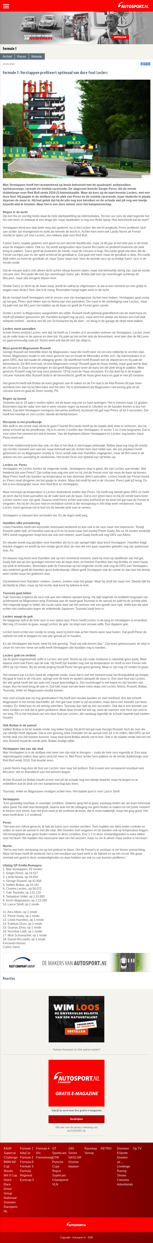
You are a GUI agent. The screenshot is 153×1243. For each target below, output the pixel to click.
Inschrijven (76, 1119)
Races (21, 56)
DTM (55, 1157)
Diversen (123, 1148)
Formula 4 (42, 1148)
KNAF (8, 1148)
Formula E (27, 1162)
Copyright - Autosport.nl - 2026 (76, 1237)
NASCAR (74, 1157)
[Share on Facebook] (142, 63)
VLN (55, 1184)
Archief (7, 56)
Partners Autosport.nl (64, 1049)
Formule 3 (26, 1166)
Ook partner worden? (89, 1049)
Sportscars (59, 1153)
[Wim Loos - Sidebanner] (76, 1019)
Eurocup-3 (27, 1179)
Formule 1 (26, 1148)
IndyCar (25, 1153)
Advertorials (125, 1184)
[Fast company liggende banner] (76, 962)
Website (36, 56)
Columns (123, 1179)
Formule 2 (26, 1157)
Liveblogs (123, 1166)
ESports (122, 1153)
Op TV (137, 1148)
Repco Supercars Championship (62, 1175)
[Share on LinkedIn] (148, 63)
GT (54, 1148)
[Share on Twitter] (145, 63)
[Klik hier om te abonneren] (76, 1083)
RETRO (106, 1148)
